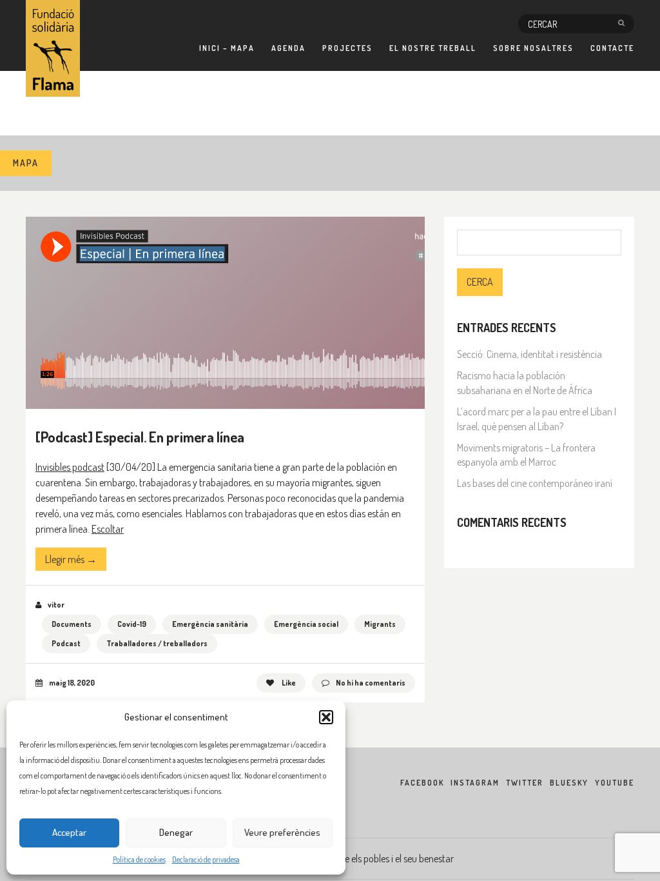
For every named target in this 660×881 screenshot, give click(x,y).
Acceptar (69, 832)
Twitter (524, 782)
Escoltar (108, 528)
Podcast (66, 643)
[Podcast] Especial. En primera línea (139, 437)
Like (288, 683)
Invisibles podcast (69, 466)
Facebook (422, 782)
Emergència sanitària (210, 624)
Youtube (614, 782)
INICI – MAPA (227, 48)
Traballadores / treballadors (157, 643)
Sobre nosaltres (533, 48)
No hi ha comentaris (370, 683)
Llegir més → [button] (71, 559)
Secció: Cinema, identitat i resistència (529, 354)
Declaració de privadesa (206, 859)
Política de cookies (139, 859)
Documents (72, 624)
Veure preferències (282, 832)
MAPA (26, 162)
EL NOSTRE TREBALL (432, 48)
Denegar (176, 832)
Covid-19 (131, 624)
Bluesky (569, 782)
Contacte (612, 48)
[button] (326, 717)
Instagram (475, 782)
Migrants (380, 624)
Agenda (288, 48)
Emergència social (306, 624)
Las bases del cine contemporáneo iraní (534, 483)
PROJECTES (347, 48)
